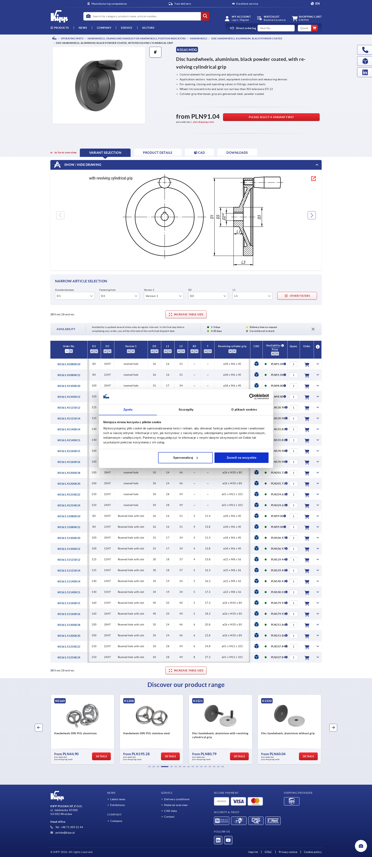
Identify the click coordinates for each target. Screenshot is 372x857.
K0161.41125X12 (69, 407)
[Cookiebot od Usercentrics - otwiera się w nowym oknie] (252, 397)
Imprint (253, 852)
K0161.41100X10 (69, 385)
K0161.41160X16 (69, 462)
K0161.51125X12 (69, 559)
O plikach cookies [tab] (244, 409)
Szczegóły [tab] (186, 409)
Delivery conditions (177, 799)
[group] (82, 729)
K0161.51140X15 (69, 592)
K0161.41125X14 (69, 418)
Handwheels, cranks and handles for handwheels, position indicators (136, 38)
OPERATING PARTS (71, 38)
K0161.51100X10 (69, 538)
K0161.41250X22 (69, 494)
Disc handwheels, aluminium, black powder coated (246, 38)
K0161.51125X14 (69, 570)
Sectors (148, 27)
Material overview (176, 805)
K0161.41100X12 (69, 396)
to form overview (65, 152)
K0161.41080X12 (69, 375)
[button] (149, 766)
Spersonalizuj (183, 457)
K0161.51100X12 (69, 548)
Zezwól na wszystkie (242, 457)
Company (104, 27)
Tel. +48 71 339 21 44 (69, 827)
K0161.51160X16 (69, 614)
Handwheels (198, 38)
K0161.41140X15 (69, 440)
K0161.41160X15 (69, 451)
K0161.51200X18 (69, 624)
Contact (169, 816)
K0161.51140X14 (69, 581)
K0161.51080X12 (69, 527)
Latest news (117, 799)
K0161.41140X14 (69, 429)
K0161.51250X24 (69, 657)
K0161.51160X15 (69, 603)
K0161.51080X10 (69, 516)
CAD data (170, 810)
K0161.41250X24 (69, 505)
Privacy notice (288, 852)
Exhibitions (117, 805)
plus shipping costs (203, 122)
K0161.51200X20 (69, 635)
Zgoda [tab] (128, 409)
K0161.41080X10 (69, 364)
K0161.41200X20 (69, 483)
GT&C (268, 852)
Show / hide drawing (82, 164)
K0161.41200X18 (69, 472)
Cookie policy (313, 852)
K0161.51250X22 (69, 646)
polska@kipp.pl (65, 832)
